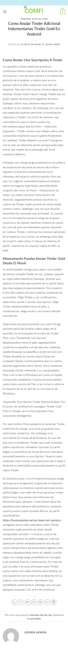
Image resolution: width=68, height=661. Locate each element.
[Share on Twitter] (27, 602)
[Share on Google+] (47, 602)
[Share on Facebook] (21, 602)
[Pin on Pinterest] (41, 602)
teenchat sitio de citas (34, 19)
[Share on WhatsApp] (14, 602)
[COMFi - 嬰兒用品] (34, 11)
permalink (36, 619)
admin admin (53, 44)
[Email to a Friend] (34, 602)
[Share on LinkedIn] (54, 602)
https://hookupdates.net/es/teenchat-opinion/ (32, 520)
